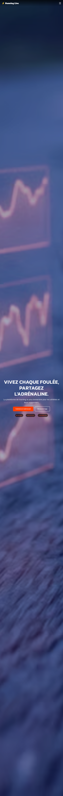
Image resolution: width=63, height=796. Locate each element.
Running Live (10, 3)
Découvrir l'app (42, 409)
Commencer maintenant (23, 409)
